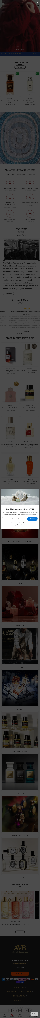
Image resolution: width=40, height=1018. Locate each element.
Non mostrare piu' (21, 525)
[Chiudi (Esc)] (37, 2)
